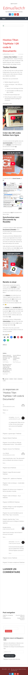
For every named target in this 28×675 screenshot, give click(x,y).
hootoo (11, 378)
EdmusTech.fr (14, 8)
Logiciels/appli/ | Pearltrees (14, 433)
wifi (4, 380)
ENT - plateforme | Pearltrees (15, 478)
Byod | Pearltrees (12, 467)
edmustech (12, 54)
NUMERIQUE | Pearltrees (14, 502)
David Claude (16, 178)
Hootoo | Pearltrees (12, 558)
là (17, 248)
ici (17, 323)
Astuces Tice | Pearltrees (14, 449)
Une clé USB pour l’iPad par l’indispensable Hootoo (20, 617)
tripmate (20, 378)
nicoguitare (11, 417)
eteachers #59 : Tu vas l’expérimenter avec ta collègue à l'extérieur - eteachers (14, 521)
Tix (3, 405)
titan (15, 378)
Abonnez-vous (9, 655)
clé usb (6, 378)
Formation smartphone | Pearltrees (16, 562)
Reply (4, 412)
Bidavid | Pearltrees (12, 438)
